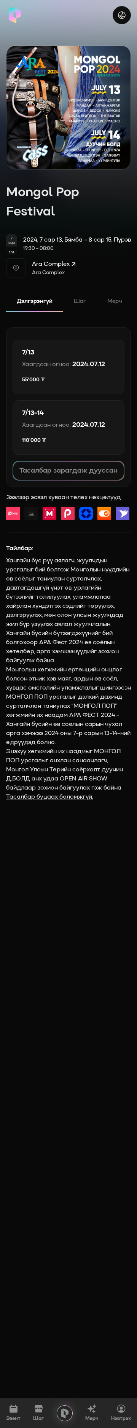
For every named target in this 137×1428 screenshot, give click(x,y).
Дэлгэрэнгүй (35, 301)
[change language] (122, 15)
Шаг (80, 301)
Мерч (114, 301)
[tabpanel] (68, 564)
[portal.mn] (14, 15)
